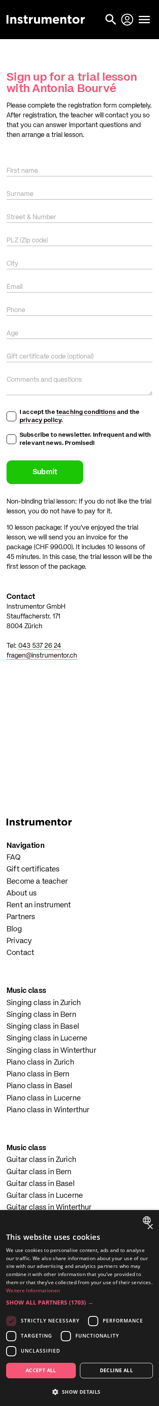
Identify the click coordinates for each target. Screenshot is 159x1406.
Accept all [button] (41, 1370)
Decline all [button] (116, 1370)
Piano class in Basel (40, 1086)
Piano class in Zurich (40, 1062)
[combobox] (148, 1220)
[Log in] (128, 19)
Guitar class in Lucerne (45, 1195)
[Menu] (144, 19)
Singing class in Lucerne (47, 1038)
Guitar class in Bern (39, 1172)
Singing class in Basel (43, 1026)
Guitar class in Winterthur (49, 1207)
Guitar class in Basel (41, 1184)
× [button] (150, 1227)
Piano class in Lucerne (44, 1098)
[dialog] (79, 1308)
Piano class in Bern (38, 1074)
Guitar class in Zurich (41, 1160)
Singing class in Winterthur (51, 1050)
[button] (79, 1302)
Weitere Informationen (33, 1290)
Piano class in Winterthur (48, 1110)
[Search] (112, 19)
